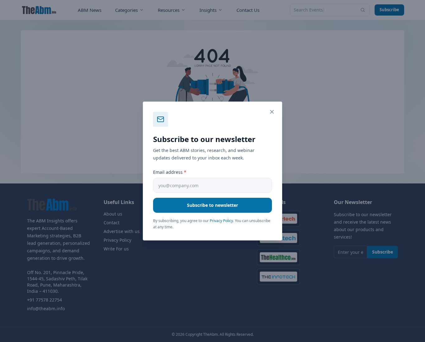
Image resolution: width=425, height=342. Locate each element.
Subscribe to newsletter (212, 205)
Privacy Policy (221, 220)
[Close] (272, 112)
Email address (169, 172)
